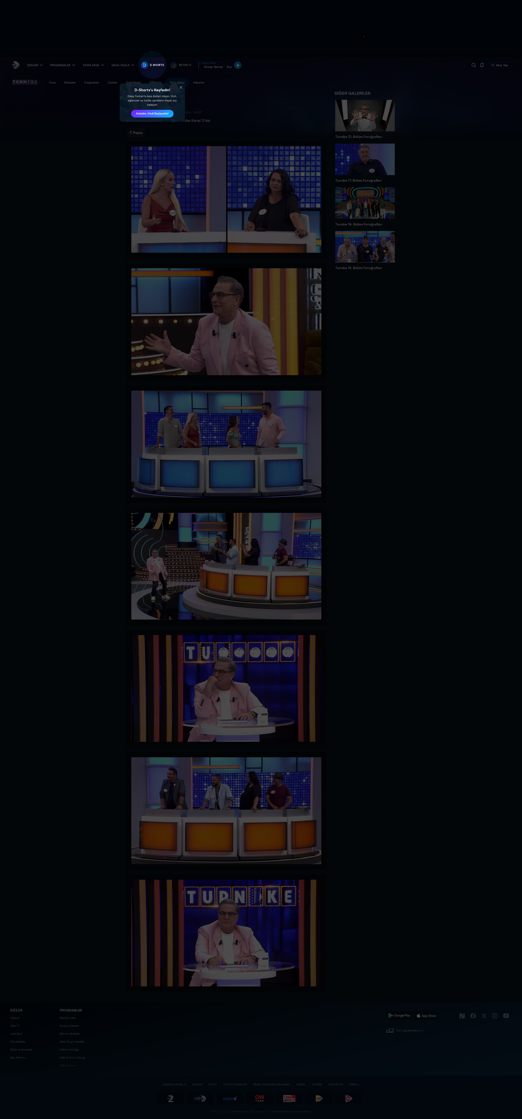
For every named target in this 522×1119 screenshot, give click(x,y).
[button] (180, 87)
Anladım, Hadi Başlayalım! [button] (152, 113)
